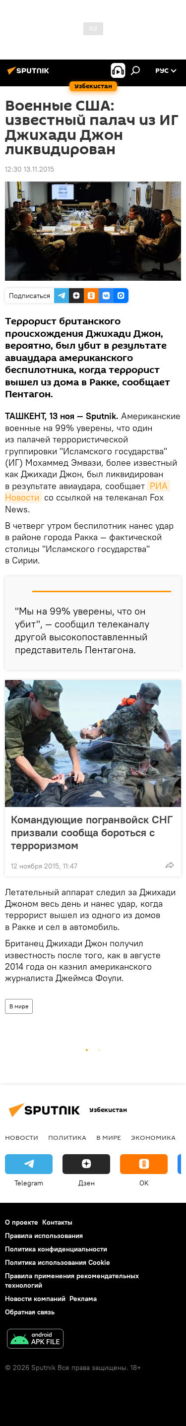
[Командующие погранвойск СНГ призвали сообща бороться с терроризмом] (93, 743)
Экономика (153, 1137)
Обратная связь (30, 1311)
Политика (67, 1137)
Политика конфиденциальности (56, 1248)
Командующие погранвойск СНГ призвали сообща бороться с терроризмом (92, 832)
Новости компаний (35, 1298)
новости (21, 1137)
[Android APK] (35, 1340)
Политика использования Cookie (57, 1262)
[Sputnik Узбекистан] (30, 74)
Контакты (57, 1222)
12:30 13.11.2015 (29, 169)
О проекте (21, 1222)
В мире (18, 1006)
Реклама (83, 1298)
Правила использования (44, 1235)
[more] (170, 865)
